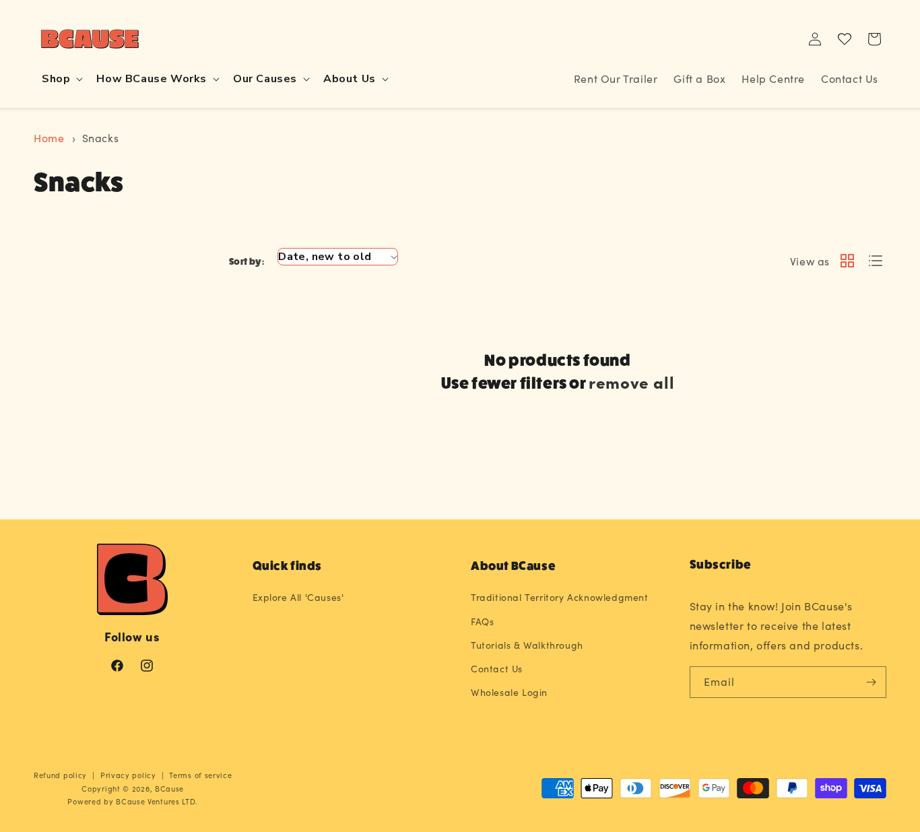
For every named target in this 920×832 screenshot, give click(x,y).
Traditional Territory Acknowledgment (560, 597)
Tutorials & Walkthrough (527, 645)
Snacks (100, 138)
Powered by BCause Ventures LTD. (132, 801)
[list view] (875, 261)
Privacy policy (128, 775)
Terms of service (200, 775)
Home (49, 138)
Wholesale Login (509, 692)
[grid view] (847, 261)
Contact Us (497, 668)
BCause (169, 788)
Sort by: (246, 261)
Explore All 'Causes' (298, 597)
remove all (631, 381)
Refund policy (60, 775)
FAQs (482, 621)
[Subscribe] (871, 682)
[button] (61, 79)
